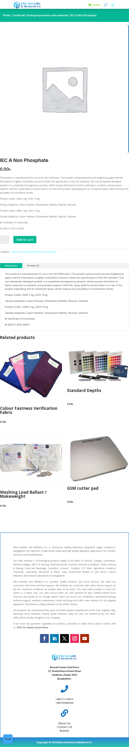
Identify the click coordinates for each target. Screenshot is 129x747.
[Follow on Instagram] (74, 638)
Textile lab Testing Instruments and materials (40, 15)
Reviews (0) (33, 265)
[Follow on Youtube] (84, 638)
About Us (64, 723)
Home (6, 15)
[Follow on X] (64, 638)
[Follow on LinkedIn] (54, 638)
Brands (64, 730)
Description (11, 265)
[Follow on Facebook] (44, 638)
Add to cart (25, 239)
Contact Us (64, 727)
